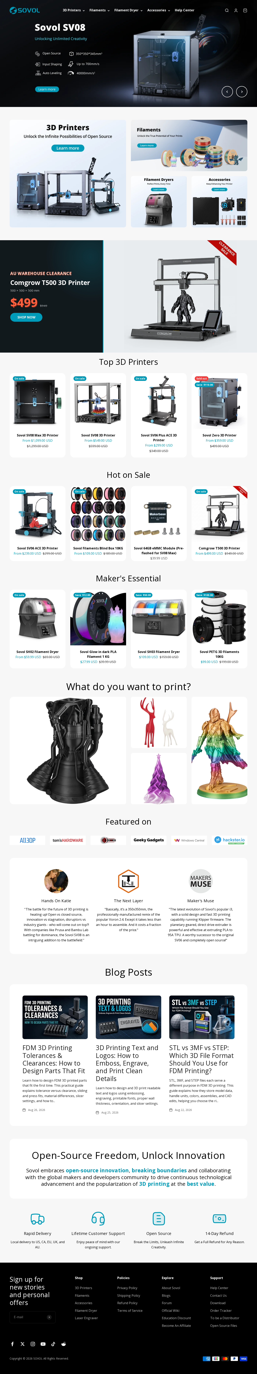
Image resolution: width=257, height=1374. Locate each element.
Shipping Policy (128, 1295)
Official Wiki (170, 1310)
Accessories (156, 10)
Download (217, 1303)
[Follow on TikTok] (53, 1344)
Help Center (184, 10)
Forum (167, 1303)
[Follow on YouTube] (43, 1344)
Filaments (98, 10)
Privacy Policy (127, 1288)
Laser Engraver (86, 1318)
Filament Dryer (126, 10)
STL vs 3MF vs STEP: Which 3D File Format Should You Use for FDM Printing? (201, 1059)
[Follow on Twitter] (22, 1344)
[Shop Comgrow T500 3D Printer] (180, 296)
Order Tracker (221, 1310)
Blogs (166, 1295)
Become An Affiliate (176, 1325)
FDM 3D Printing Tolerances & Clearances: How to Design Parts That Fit (53, 1059)
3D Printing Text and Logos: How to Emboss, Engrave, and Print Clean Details (127, 1063)
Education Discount (176, 1318)
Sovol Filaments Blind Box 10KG (98, 548)
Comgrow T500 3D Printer (219, 548)
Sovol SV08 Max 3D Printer (37, 435)
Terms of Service (130, 1310)
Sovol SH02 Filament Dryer (37, 652)
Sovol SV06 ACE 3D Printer (37, 548)
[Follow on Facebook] (12, 1344)
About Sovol (171, 1288)
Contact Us (218, 1295)
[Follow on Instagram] (33, 1344)
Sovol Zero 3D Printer (220, 435)
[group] (128, 53)
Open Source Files (223, 1325)
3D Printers (72, 10)
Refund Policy (127, 1303)
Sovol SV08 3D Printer (98, 435)
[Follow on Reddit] (63, 1344)
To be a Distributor (224, 1318)
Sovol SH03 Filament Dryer (159, 652)
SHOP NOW (26, 317)
